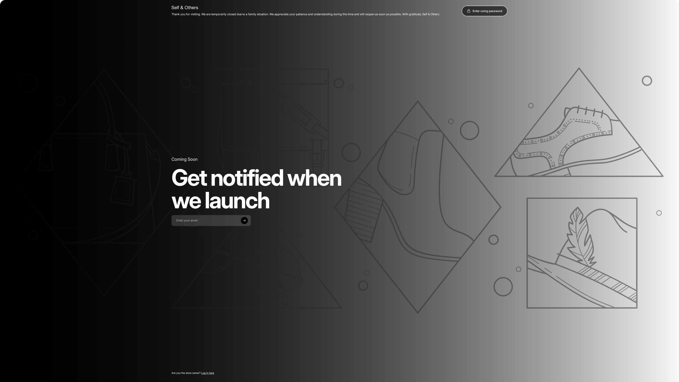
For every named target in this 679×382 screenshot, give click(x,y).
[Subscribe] (244, 220)
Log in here (207, 372)
